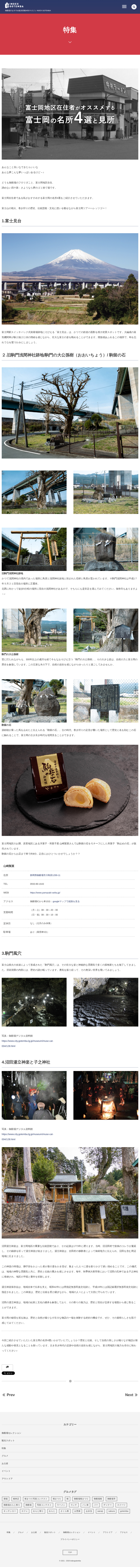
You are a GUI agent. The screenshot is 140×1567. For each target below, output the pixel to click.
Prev (11, 1395)
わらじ (52, 1511)
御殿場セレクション (11, 1433)
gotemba (124, 1511)
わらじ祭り (38, 1511)
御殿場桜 (98, 1499)
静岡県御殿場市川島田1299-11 (45, 875)
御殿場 (28, 1505)
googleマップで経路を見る (66, 901)
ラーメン (61, 1505)
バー (96, 1505)
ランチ (74, 1505)
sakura (111, 1511)
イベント (6, 1471)
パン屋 (85, 1505)
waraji (100, 1511)
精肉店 (16, 1499)
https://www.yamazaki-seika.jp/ (45, 892)
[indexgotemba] (14, 5)
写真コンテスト (44, 1505)
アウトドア (7, 1479)
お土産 (5, 1463)
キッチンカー (10, 1511)
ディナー (107, 1505)
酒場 (6, 1499)
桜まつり (57, 1499)
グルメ (5, 1456)
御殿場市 (111, 1499)
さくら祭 (65, 1511)
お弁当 (89, 1511)
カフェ (25, 1511)
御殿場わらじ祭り (12, 1505)
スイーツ (121, 1505)
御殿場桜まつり (81, 1499)
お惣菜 (77, 1511)
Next (129, 1395)
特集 (4, 1448)
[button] (134, 6)
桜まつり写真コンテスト (36, 1499)
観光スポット (8, 1440)
